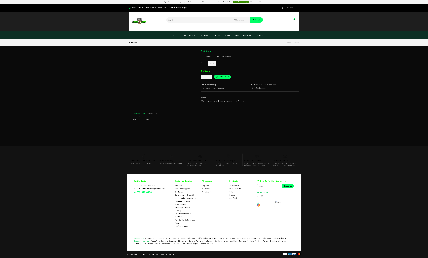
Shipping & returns (182, 207)
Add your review (224, 56)
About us (178, 186)
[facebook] (258, 196)
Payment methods (182, 201)
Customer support (182, 189)
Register (205, 186)
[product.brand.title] (207, 97)
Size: (204, 62)
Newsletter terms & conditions (183, 215)
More (258, 35)
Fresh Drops (230, 238)
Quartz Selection (243, 35)
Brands (232, 195)
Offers (232, 192)
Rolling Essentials (222, 35)
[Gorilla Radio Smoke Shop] (139, 21)
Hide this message (241, 2)
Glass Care (218, 238)
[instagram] (262, 196)
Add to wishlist (209, 101)
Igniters (204, 35)
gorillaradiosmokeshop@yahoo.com (151, 188)
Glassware (188, 35)
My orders (206, 189)
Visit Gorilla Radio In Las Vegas (185, 221)
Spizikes (296, 43)
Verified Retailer (181, 226)
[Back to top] (421, 251)
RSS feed (233, 198)
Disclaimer (179, 192)
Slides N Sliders (279, 238)
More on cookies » (257, 2)
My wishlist (206, 192)
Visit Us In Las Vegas (178, 8)
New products (235, 189)
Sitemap (178, 210)
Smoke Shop (266, 238)
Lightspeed (169, 254)
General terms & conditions (186, 195)
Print (242, 101)
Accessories (253, 238)
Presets (172, 35)
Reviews (152, 113)
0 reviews (208, 56)
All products (234, 186)
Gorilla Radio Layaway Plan (186, 198)
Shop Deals (241, 238)
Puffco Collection (204, 238)
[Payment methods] (298, 254)
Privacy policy (180, 204)
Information (139, 113)
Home (288, 43)
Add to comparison (228, 101)
